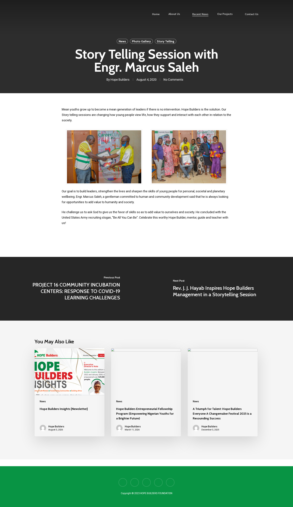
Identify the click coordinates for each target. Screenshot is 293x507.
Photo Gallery (141, 41)
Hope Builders (120, 79)
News (122, 41)
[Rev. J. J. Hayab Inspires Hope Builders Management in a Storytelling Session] (219, 289)
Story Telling (165, 41)
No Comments (173, 79)
